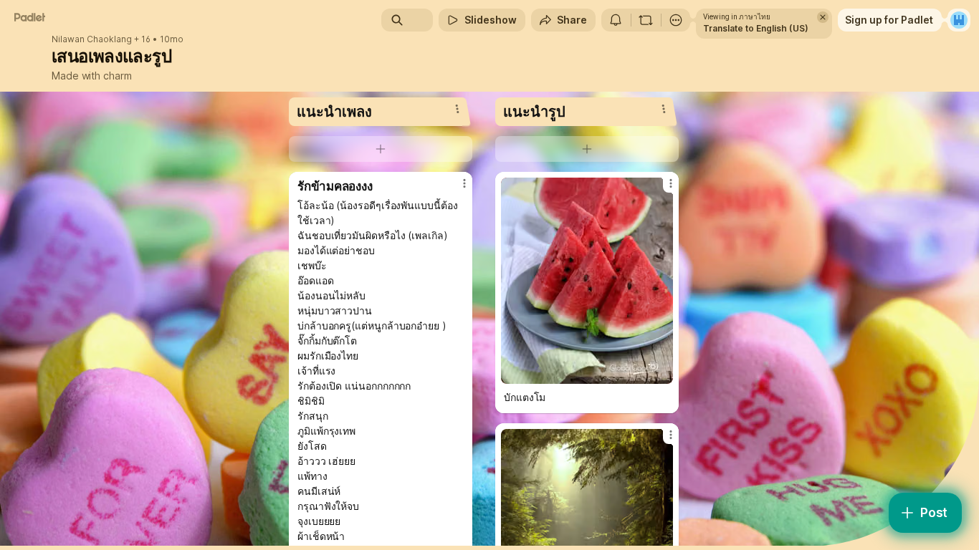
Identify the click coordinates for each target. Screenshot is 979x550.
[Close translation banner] (822, 17)
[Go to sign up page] (958, 20)
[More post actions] (464, 183)
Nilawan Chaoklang (92, 39)
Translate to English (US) (755, 28)
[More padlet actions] (676, 20)
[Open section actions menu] (457, 109)
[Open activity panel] (615, 20)
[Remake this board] (645, 20)
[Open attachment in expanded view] (587, 281)
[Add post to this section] (380, 149)
